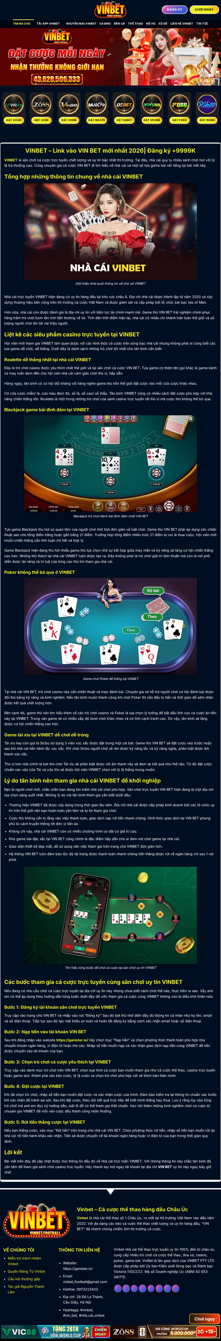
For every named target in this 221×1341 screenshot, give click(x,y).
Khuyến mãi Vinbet (81, 23)
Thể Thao (135, 23)
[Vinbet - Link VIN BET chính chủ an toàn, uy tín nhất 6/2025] (110, 9)
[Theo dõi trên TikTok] (134, 1289)
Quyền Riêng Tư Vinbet (26, 1271)
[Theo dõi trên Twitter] (142, 1289)
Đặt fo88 (179, 120)
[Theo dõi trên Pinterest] (159, 1289)
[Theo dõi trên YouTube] (175, 1289)
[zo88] (165, 1331)
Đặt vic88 (13, 120)
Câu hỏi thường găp (24, 1279)
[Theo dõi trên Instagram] (126, 1289)
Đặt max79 (96, 120)
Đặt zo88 (42, 120)
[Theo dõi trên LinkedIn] (167, 1289)
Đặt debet (124, 120)
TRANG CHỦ (21, 23)
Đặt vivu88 (152, 120)
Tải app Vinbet (48, 23)
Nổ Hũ (150, 23)
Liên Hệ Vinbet (181, 23)
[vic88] (55, 1331)
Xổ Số (162, 23)
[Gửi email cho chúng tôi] (151, 1289)
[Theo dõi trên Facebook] (118, 1289)
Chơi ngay (204, 1318)
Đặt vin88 (69, 120)
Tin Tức (202, 23)
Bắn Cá (119, 23)
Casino (105, 23)
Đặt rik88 (207, 120)
